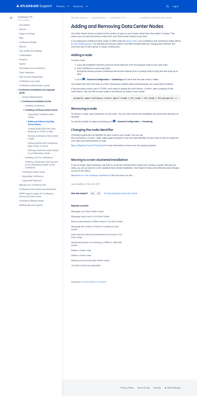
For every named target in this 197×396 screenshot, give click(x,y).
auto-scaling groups (82, 44)
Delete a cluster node (81, 250)
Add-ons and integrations (31, 77)
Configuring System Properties (89, 145)
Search (167, 6)
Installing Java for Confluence (39, 157)
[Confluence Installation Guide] (135, 17)
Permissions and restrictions (32, 68)
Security (157, 387)
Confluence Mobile (27, 42)
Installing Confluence (34, 105)
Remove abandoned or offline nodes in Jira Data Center (97, 221)
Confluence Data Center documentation (37, 189)
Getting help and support (31, 205)
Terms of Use (143, 387)
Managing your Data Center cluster (87, 211)
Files (21, 38)
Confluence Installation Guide (36, 101)
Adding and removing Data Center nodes (90, 260)
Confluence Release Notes (31, 200)
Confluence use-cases (29, 81)
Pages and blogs (27, 33)
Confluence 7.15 (25, 17)
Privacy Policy (127, 387)
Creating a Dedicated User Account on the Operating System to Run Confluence (41, 165)
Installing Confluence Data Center (41, 110)
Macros (22, 46)
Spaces (22, 29)
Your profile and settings (30, 51)
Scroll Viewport (100, 282)
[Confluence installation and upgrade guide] (130, 17)
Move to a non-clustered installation (91, 175)
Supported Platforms (32, 180)
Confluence (85, 282)
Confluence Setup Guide (33, 172)
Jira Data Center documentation (86, 265)
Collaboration (25, 55)
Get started (24, 25)
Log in (176, 6)
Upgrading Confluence (32, 176)
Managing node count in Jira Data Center (90, 216)
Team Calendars (26, 72)
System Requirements (32, 97)
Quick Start (131, 41)
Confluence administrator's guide (34, 85)
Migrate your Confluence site (32, 185)
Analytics (23, 59)
